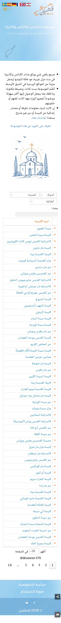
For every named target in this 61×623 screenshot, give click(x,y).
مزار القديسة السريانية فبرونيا (34, 260)
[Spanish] (9, 4)
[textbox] (51, 195)
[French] (19, 4)
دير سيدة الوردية (41, 402)
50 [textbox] (33, 551)
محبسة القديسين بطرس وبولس (33, 440)
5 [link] (26, 565)
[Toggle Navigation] (5, 9)
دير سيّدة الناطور (41, 518)
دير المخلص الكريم (41, 344)
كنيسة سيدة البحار (41, 318)
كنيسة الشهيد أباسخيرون (37, 305)
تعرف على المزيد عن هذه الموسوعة (30, 126)
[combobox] (48, 195)
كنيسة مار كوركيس (40, 466)
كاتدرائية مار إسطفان (39, 453)
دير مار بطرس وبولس (39, 331)
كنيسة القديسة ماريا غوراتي (35, 498)
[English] (23, 4)
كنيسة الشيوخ (43, 299)
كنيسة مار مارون (42, 248)
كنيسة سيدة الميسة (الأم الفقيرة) (33, 350)
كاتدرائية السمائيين (40, 415)
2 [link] (46, 565)
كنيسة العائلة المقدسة (39, 505)
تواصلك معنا (39, 118)
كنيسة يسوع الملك (41, 543)
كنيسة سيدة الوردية (40, 325)
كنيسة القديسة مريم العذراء (36, 389)
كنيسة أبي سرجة (42, 511)
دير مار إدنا (45, 485)
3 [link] (39, 565)
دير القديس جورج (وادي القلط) (33, 293)
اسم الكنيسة (42, 221)
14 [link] (9, 565)
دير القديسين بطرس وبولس (36, 273)
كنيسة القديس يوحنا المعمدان (34, 338)
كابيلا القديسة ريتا (41, 383)
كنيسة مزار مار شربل (40, 447)
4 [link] (32, 565)
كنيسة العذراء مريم (40, 479)
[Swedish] (4, 4)
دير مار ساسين (43, 267)
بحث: (54, 208)
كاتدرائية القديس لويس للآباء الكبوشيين (29, 241)
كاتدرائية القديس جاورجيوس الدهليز (30, 280)
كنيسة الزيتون (43, 312)
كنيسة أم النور (43, 473)
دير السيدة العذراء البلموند (36, 530)
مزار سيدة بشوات (41, 408)
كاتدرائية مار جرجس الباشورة (34, 286)
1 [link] (52, 565)
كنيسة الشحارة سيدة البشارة (35, 524)
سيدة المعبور (44, 228)
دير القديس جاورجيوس (38, 460)
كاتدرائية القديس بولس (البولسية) (32, 421)
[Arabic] (28, 4)
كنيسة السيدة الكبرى (40, 376)
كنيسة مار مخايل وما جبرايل (35, 395)
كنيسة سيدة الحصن (40, 235)
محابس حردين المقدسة (38, 357)
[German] (14, 4)
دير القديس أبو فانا (40, 428)
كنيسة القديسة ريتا (40, 254)
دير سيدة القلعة (42, 434)
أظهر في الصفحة (30, 551)
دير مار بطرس (43, 370)
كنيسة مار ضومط (41, 363)
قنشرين (24, 610)
